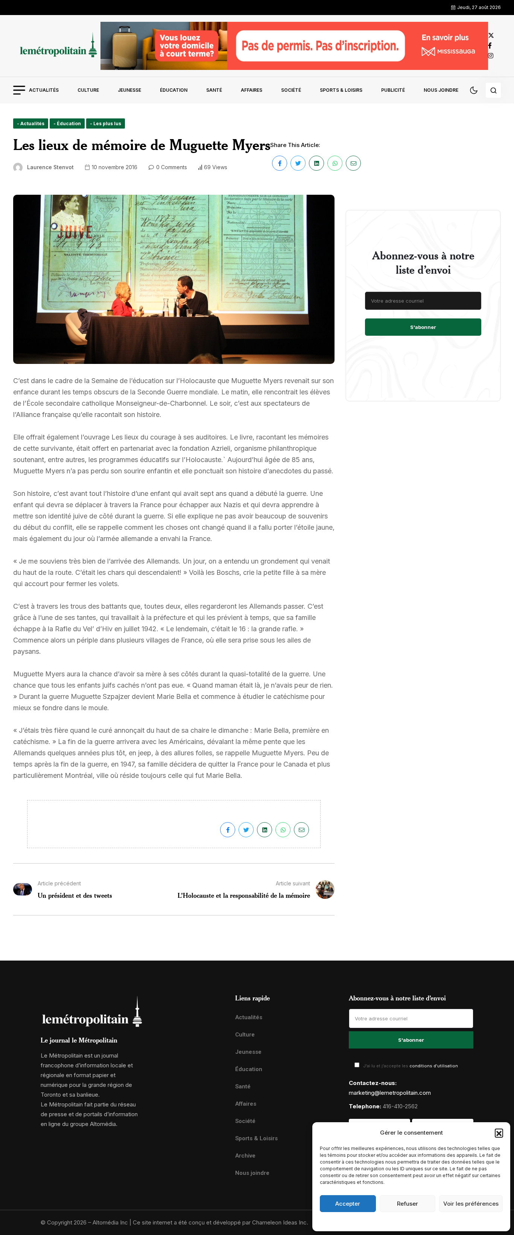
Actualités (44, 90)
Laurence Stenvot (50, 167)
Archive (245, 1155)
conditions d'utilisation (433, 1065)
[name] (56, 45)
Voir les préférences (471, 1203)
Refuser (407, 1203)
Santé (214, 90)
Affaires (251, 90)
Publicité (393, 90)
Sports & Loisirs (341, 90)
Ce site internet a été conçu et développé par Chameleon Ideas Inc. (220, 1222)
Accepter (347, 1203)
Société (291, 90)
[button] (499, 1133)
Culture (88, 90)
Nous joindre (441, 90)
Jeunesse (129, 90)
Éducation (173, 90)
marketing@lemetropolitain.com (390, 1092)
